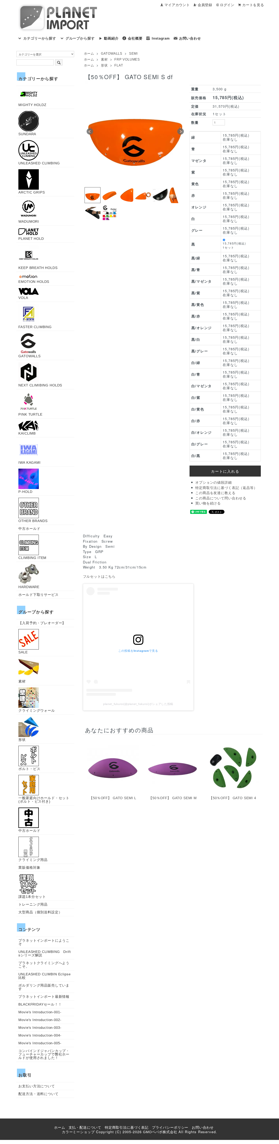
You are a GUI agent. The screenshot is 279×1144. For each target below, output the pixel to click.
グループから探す (80, 38)
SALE (23, 652)
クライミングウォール (36, 710)
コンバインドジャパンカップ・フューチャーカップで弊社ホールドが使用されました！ (43, 1054)
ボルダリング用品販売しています (43, 987)
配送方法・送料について (38, 1094)
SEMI (133, 53)
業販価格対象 (29, 867)
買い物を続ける (208, 503)
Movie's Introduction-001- (39, 1012)
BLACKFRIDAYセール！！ (40, 1004)
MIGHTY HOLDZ (32, 105)
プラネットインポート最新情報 (43, 996)
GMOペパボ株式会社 (160, 1132)
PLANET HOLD (31, 238)
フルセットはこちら (99, 577)
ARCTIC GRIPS (31, 192)
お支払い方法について (36, 1086)
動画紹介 (111, 38)
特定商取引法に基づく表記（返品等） (226, 488)
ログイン (227, 5)
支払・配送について (85, 1128)
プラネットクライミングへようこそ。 (43, 964)
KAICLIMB (27, 433)
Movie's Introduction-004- (39, 1035)
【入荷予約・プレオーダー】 (42, 623)
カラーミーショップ (78, 1132)
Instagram (161, 38)
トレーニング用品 (33, 904)
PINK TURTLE (30, 414)
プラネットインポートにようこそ (43, 942)
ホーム (89, 53)
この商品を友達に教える (215, 493)
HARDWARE (28, 587)
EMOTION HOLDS (33, 281)
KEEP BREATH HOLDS (37, 268)
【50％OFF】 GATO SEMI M (173, 798)
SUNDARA (27, 134)
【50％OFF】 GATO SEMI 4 (232, 798)
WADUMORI (28, 221)
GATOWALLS (111, 53)
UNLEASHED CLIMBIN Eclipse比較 (44, 976)
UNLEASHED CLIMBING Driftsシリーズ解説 (44, 953)
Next (180, 131)
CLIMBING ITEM (32, 558)
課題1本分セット (32, 896)
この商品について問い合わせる (220, 498)
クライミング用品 (33, 860)
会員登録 (205, 5)
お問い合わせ (190, 38)
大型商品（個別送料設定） (40, 912)
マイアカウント (177, 5)
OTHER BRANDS (32, 521)
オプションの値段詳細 (213, 483)
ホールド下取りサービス (38, 594)
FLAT (118, 65)
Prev (90, 131)
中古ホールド (29, 528)
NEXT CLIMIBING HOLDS (40, 385)
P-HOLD (25, 491)
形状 (104, 65)
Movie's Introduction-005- (39, 1043)
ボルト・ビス (29, 769)
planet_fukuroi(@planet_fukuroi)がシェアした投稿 (138, 704)
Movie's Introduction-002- (39, 1020)
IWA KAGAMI (29, 462)
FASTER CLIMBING (35, 327)
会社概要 (135, 38)
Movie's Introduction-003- (39, 1027)
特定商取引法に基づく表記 (126, 1128)
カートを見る (253, 5)
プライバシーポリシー (170, 1128)
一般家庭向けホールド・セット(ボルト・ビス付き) (43, 799)
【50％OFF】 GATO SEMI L (112, 798)
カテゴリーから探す (39, 38)
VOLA (23, 298)
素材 (104, 59)
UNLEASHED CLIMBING (39, 163)
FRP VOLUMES (127, 59)
